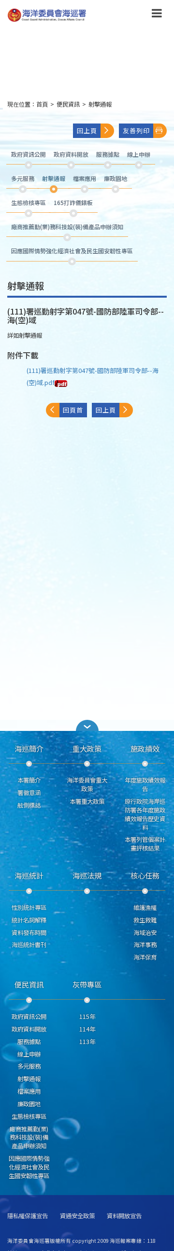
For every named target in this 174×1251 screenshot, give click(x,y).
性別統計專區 (29, 907)
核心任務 (145, 875)
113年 (87, 1041)
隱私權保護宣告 (27, 1216)
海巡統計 (29, 875)
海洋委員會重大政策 (87, 784)
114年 (87, 1029)
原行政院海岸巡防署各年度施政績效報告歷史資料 (145, 814)
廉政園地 (29, 1104)
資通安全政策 (77, 1216)
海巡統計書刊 (29, 944)
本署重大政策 (87, 801)
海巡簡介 (29, 748)
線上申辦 (29, 1054)
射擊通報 (100, 104)
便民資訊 (68, 104)
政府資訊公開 (29, 1016)
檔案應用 (29, 1091)
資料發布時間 (29, 932)
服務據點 (29, 1041)
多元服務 (29, 1066)
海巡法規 (87, 875)
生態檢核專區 (29, 1116)
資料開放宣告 (124, 1216)
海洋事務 (145, 944)
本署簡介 (29, 780)
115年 (87, 1016)
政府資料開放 (29, 1029)
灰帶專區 (87, 984)
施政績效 (145, 748)
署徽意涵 (29, 792)
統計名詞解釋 (29, 920)
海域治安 (145, 932)
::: (1, 108)
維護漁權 (145, 907)
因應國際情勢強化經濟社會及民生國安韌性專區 (29, 1167)
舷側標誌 (29, 805)
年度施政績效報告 (145, 784)
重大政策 (87, 748)
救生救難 (145, 920)
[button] (157, 15)
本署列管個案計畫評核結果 (145, 843)
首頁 (42, 104)
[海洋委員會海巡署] (72, 15)
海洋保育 (145, 957)
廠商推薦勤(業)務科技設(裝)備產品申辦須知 (29, 1138)
